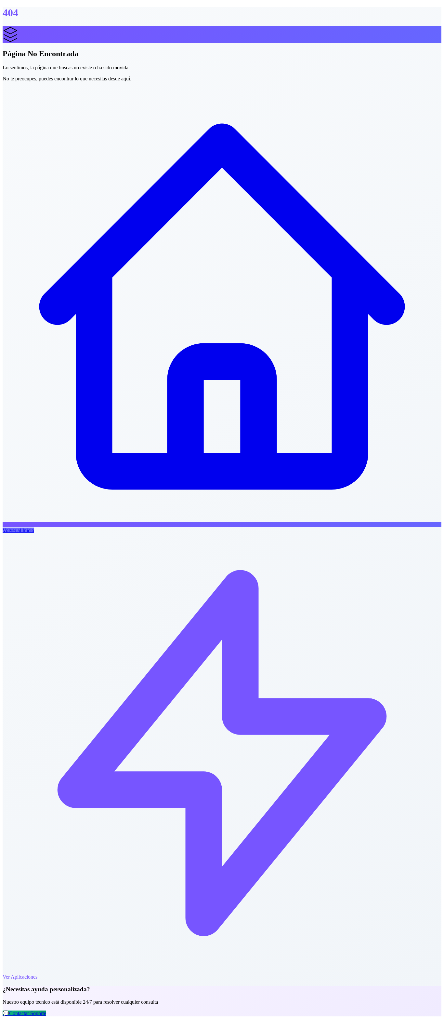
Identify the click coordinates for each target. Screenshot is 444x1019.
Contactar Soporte (24, 1013)
